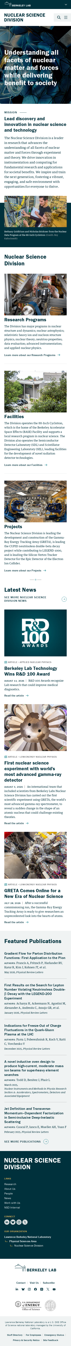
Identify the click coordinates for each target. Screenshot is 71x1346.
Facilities (14, 416)
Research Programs (25, 319)
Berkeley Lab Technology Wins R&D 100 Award (30, 671)
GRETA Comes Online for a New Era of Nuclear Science (33, 893)
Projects (13, 526)
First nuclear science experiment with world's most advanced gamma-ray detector (33, 771)
